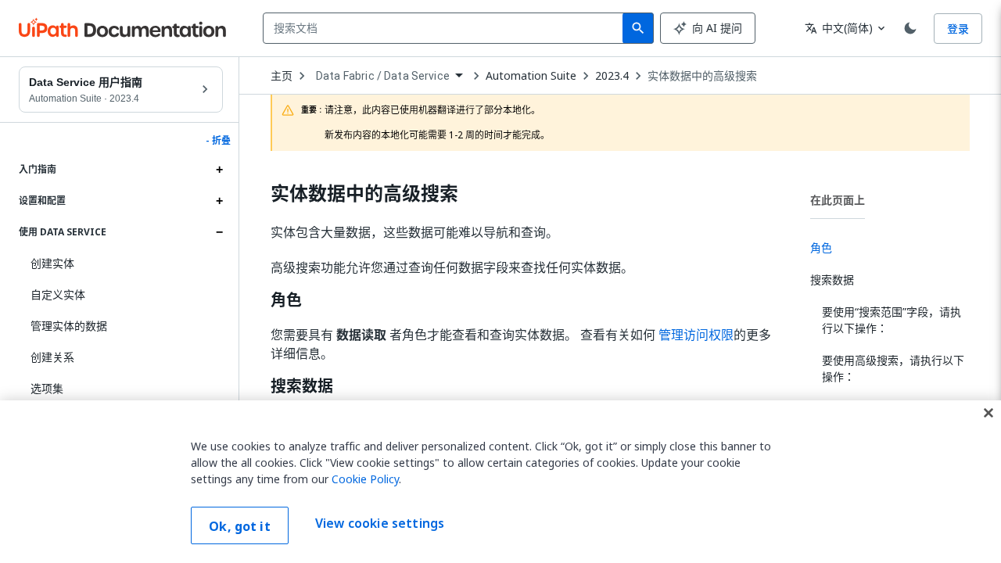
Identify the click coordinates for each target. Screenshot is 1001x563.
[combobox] (446, 28)
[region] (500, 481)
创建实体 (52, 263)
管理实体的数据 (68, 325)
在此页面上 (837, 200)
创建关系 (52, 357)
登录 (958, 28)
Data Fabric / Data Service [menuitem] (383, 76)
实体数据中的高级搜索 (702, 75)
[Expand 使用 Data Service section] (219, 232)
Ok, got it (240, 526)
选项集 (46, 388)
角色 (286, 300)
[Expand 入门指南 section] (219, 170)
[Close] (988, 413)
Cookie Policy (365, 479)
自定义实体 (57, 294)
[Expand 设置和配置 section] (219, 201)
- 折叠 (218, 141)
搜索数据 (302, 386)
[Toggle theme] (910, 28)
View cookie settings (379, 524)
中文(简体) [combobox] (839, 28)
